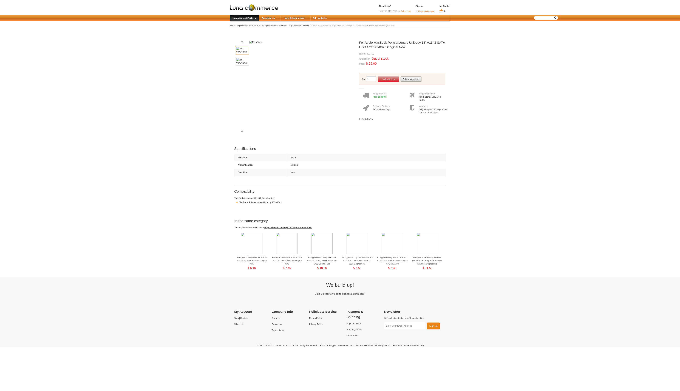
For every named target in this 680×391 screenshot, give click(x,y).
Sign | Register (241, 318)
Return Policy (315, 318)
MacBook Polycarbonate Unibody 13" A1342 (260, 202)
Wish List (238, 324)
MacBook (283, 25)
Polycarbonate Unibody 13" (301, 25)
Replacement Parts (245, 25)
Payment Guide (354, 323)
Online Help (405, 11)
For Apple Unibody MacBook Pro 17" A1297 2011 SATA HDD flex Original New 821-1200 (392, 260)
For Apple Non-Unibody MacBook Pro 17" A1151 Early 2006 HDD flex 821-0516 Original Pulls (427, 260)
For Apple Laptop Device (265, 25)
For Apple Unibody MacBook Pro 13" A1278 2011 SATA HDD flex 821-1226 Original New (357, 260)
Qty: (364, 79)
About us (276, 318)
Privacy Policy (316, 324)
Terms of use (278, 330)
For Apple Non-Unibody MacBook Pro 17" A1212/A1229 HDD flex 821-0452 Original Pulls (322, 260)
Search (555, 18)
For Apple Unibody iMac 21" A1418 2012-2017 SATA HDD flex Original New (252, 260)
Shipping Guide (354, 329)
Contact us (277, 324)
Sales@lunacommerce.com (340, 345)
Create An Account (426, 11)
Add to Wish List (411, 79)
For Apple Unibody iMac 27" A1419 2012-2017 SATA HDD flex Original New (287, 260)
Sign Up (433, 326)
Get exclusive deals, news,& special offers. (404, 318)
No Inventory (388, 79)
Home (232, 25)
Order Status (353, 335)
